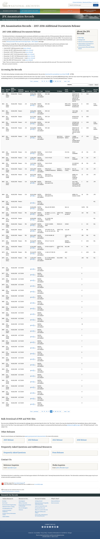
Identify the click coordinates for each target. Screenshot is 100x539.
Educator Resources (50, 11)
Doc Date (32, 91)
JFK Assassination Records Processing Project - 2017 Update (22, 41)
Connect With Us (50, 524)
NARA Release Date (13, 89)
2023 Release (33, 440)
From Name (66, 90)
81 (58, 81)
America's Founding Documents (90, 11)
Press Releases (58, 453)
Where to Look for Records (41, 509)
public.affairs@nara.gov (62, 467)
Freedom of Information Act (54, 532)
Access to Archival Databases (6, 511)
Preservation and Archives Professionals (25, 505)
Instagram (47, 527)
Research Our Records (10, 11)
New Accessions (55, 503)
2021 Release (82, 440)
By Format (4, 503)
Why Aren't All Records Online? (40, 512)
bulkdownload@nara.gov (73, 425)
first (31, 81)
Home (3, 20)
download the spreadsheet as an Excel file (56, 74)
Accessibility (37, 532)
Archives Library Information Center (9, 514)
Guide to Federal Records (41, 506)
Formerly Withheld (20, 90)
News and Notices (55, 501)
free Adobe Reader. (19, 483)
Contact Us (95, 2)
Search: (69, 84)
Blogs (55, 527)
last (69, 81)
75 (44, 81)
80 (55, 81)
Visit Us (70, 11)
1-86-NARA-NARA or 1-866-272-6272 (50, 536)
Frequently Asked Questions (15, 453)
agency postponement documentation (35, 436)
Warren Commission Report (85, 41)
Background (81, 39)
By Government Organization (9, 504)
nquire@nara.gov (12, 467)
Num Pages (83, 90)
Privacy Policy (44, 532)
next (65, 81)
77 (49, 81)
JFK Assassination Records (24, 20)
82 (60, 81)
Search (95, 5)
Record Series (96, 90)
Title (73, 91)
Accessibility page (38, 484)
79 (53, 81)
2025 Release (9, 440)
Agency (27, 91)
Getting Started (38, 501)
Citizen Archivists (77, 2)
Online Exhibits (5, 516)
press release (26, 48)
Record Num (8, 90)
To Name (59, 91)
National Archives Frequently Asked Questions (41, 503)
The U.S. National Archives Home (20, 4)
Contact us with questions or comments (10, 491)
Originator (89, 91)
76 (46, 81)
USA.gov (70, 532)
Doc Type (40, 91)
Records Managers (23, 508)
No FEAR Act (64, 532)
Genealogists (22, 501)
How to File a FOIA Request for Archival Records (41, 515)
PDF (32, 95)
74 (42, 81)
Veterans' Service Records (30, 11)
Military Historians (23, 503)
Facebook (42, 527)
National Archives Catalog (8, 506)
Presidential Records (7, 508)
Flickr (57, 527)
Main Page (81, 37)
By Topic (4, 501)
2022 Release (57, 440)
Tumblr (50, 527)
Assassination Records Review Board (86, 47)
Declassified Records (40, 508)
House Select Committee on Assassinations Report (86, 44)
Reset (96, 84)
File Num (47, 91)
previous (36, 81)
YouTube (52, 527)
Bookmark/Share (87, 2)
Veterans (21, 509)
